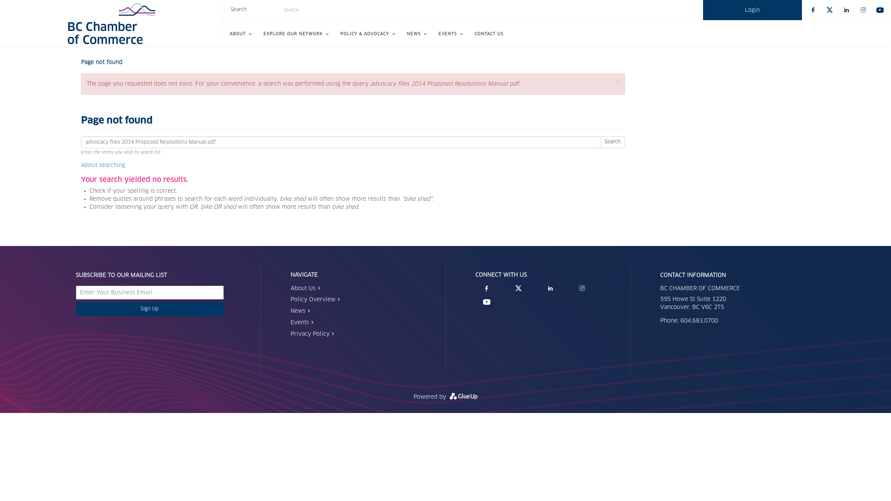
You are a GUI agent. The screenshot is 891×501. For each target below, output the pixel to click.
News (298, 311)
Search (239, 9)
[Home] (111, 23)
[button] (618, 82)
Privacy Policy (310, 334)
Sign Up (150, 309)
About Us (303, 288)
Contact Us (489, 34)
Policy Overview (313, 299)
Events (300, 322)
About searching (103, 165)
